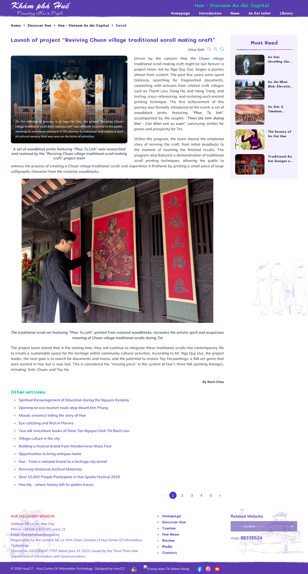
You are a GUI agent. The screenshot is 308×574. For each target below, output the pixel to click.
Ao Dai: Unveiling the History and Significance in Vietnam (280, 59)
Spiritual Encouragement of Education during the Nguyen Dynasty (74, 400)
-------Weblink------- (249, 526)
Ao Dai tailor (259, 13)
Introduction (210, 13)
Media (167, 546)
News (234, 13)
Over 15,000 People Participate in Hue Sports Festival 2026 (69, 477)
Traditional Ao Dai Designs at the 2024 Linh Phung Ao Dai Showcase (280, 158)
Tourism (169, 528)
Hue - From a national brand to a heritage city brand (63, 461)
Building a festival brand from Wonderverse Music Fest (65, 446)
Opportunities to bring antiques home (50, 453)
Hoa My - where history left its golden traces (56, 484)
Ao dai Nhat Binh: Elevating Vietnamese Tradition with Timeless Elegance (280, 84)
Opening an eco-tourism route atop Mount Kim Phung (63, 407)
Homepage (180, 13)
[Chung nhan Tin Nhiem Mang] (166, 568)
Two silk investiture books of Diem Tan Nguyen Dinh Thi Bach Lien (74, 430)
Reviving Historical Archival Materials (50, 469)
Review (168, 540)
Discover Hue (174, 522)
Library (286, 13)
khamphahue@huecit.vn (40, 534)
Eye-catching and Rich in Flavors (46, 423)
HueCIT (119, 569)
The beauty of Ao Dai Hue (279, 133)
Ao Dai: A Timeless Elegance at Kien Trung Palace (278, 108)
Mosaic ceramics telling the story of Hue (52, 415)
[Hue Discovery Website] (88, 9)
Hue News (170, 534)
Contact (169, 552)
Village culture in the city (39, 438)
